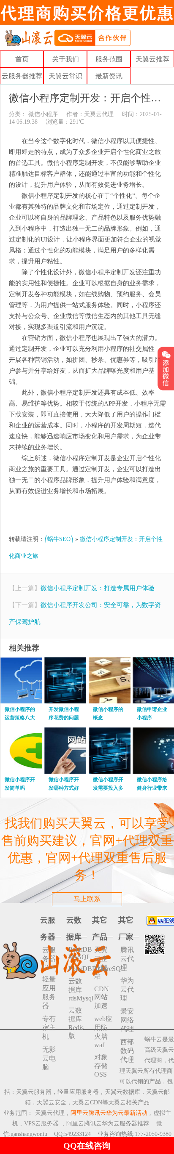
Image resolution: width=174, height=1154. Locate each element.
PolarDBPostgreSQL (77, 968)
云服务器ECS (49, 958)
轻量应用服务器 (49, 992)
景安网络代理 (127, 1020)
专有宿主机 (49, 1027)
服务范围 (108, 59)
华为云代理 (127, 989)
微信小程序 (42, 114)
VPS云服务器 (41, 1123)
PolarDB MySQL (77, 953)
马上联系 (87, 898)
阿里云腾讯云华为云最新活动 (109, 1113)
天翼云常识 (65, 76)
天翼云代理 (99, 114)
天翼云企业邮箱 (101, 963)
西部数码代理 (127, 1050)
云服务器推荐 (22, 76)
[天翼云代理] (67, 37)
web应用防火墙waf (103, 1031)
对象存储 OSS (101, 1065)
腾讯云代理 (127, 958)
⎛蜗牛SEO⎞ (58, 539)
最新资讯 (108, 76)
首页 (22, 59)
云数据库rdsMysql (77, 989)
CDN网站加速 (101, 997)
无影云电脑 (49, 1058)
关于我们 (65, 59)
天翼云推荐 (152, 59)
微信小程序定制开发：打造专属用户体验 (98, 588)
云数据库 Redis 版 (76, 1023)
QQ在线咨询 (87, 1145)
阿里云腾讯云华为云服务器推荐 (107, 1123)
